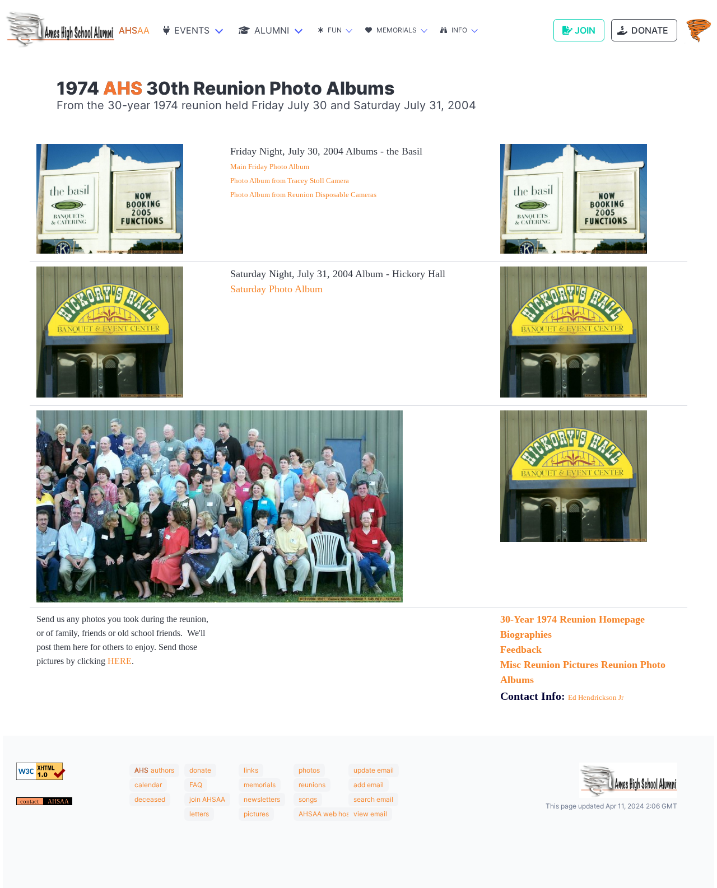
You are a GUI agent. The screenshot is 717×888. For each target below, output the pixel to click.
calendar (148, 784)
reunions (312, 784)
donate (200, 770)
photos (309, 770)
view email (370, 814)
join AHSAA (207, 799)
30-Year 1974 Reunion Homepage (572, 619)
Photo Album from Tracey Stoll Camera (289, 180)
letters (199, 814)
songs (308, 799)
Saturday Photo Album (276, 289)
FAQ (195, 784)
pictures (256, 814)
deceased (149, 799)
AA (134, 30)
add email (368, 784)
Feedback (521, 649)
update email (373, 770)
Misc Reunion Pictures (549, 664)
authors (162, 770)
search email (373, 799)
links (251, 770)
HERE (120, 661)
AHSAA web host (325, 814)
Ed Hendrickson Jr (595, 697)
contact (30, 801)
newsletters (262, 799)
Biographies (526, 634)
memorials (260, 784)
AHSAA (58, 801)
